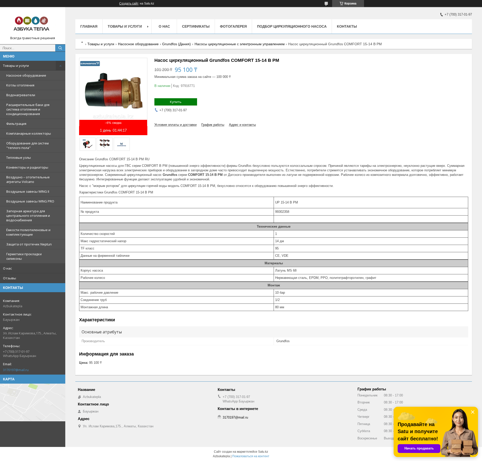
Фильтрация (16, 123)
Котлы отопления (20, 85)
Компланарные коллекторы (28, 133)
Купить (176, 101)
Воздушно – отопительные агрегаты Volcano (28, 179)
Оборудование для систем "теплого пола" (27, 145)
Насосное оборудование (26, 75)
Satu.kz (263, 451)
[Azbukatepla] (33, 23)
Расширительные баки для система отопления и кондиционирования (27, 109)
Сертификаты (196, 26)
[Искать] (60, 48)
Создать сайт (129, 3)
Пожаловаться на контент (250, 456)
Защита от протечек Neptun (29, 244)
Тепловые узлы (18, 157)
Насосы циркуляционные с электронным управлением (240, 44)
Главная (88, 26)
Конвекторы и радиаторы (27, 167)
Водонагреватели (20, 95)
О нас (7, 268)
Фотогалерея (233, 26)
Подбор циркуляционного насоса (292, 26)
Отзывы (9, 278)
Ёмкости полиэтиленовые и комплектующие (28, 232)
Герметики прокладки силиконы (24, 256)
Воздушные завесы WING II (27, 191)
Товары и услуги (16, 65)
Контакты (347, 26)
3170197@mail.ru (16, 370)
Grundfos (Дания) (176, 44)
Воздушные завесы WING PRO (30, 201)
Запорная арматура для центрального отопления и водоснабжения (28, 215)
